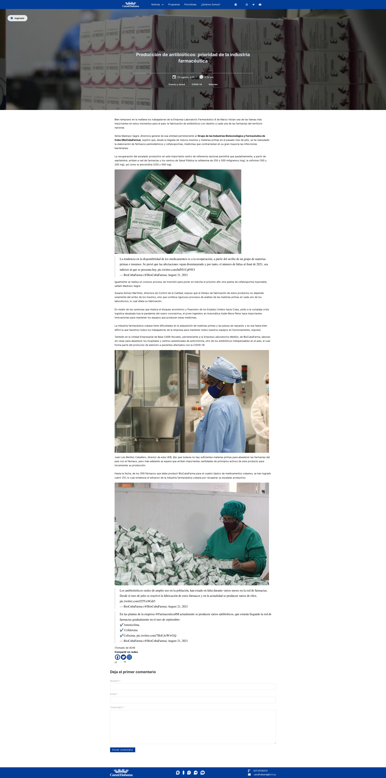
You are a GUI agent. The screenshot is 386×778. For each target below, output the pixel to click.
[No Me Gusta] (125, 662)
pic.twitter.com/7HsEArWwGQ (156, 635)
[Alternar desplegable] (162, 4)
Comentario (117, 707)
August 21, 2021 (178, 275)
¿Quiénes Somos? (210, 4)
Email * (114, 694)
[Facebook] (117, 657)
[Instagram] (129, 657)
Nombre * (115, 680)
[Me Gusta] (116, 662)
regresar (19, 18)
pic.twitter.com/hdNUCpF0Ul (176, 269)
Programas (174, 4)
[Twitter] (123, 657)
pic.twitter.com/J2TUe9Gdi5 (137, 601)
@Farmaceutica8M (167, 614)
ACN (131, 647)
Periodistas (190, 4)
